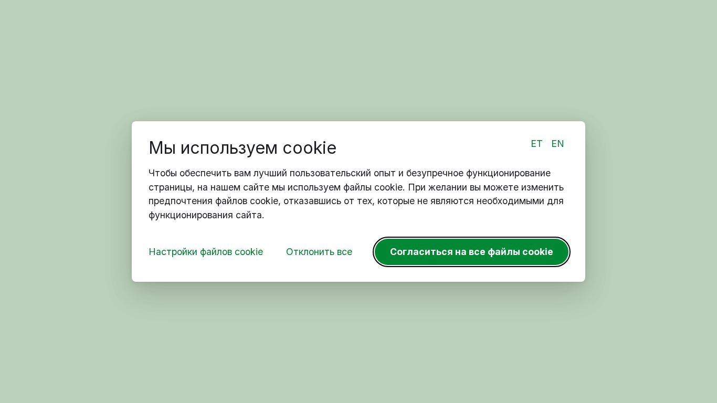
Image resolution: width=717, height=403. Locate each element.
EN (557, 143)
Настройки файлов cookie (206, 251)
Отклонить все (319, 251)
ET (537, 143)
